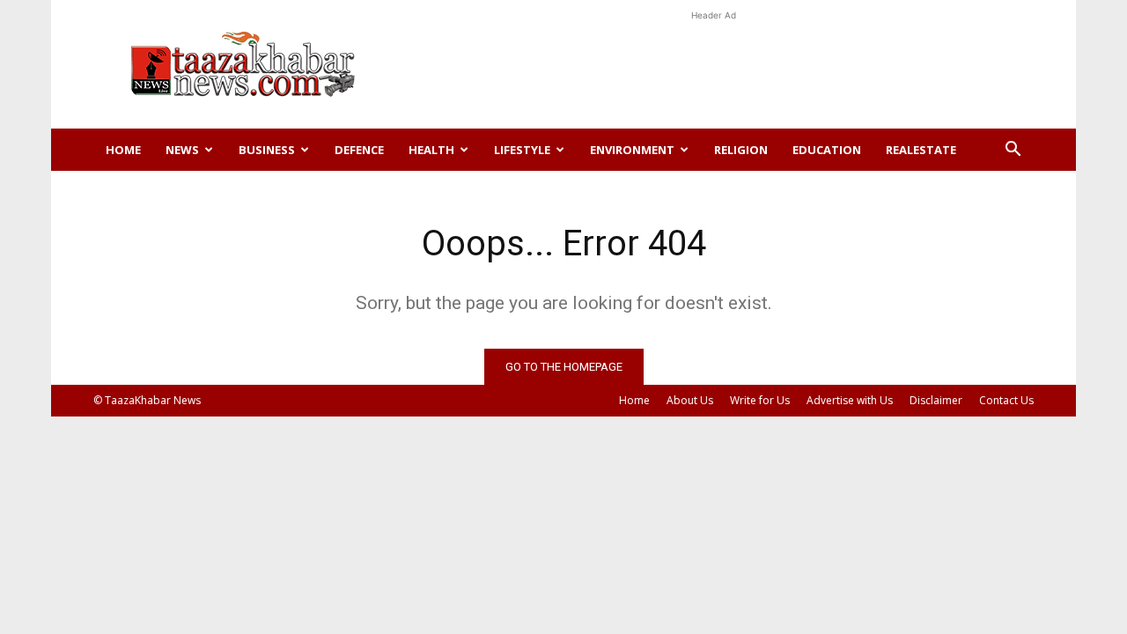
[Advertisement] (713, 64)
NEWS (182, 150)
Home (123, 150)
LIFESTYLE (522, 150)
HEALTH (431, 150)
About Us (690, 400)
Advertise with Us (850, 400)
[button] (1012, 151)
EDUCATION (826, 150)
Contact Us (1006, 400)
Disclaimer (936, 400)
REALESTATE (921, 150)
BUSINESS (267, 150)
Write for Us (760, 400)
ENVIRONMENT (632, 150)
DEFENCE (359, 150)
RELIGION (741, 150)
